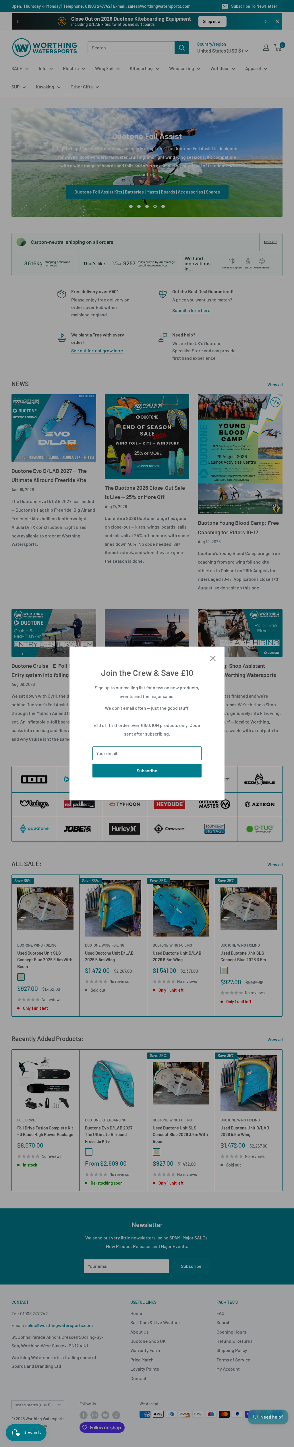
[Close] (213, 657)
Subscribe (147, 770)
